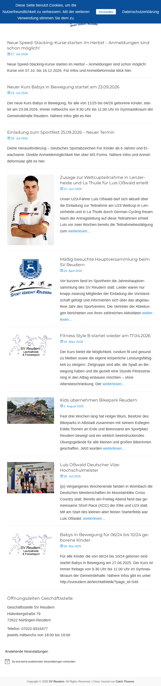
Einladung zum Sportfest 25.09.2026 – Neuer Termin (61, 132)
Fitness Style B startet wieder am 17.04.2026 (105, 335)
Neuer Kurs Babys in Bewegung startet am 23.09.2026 (63, 86)
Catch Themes (125, 681)
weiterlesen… (79, 231)
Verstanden (106, 11)
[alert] (80, 661)
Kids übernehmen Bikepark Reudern (98, 400)
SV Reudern (56, 681)
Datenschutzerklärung (140, 12)
